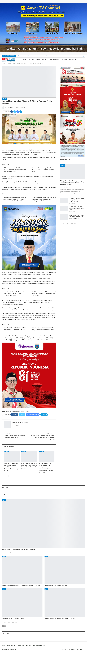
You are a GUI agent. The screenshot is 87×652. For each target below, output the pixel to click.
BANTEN (31, 59)
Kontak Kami (34, 56)
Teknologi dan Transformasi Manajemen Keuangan (18, 549)
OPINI (4, 500)
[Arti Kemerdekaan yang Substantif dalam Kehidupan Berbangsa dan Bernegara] (22, 570)
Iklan (23, 56)
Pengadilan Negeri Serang (18, 411)
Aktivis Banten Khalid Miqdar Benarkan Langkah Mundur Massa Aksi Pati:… (77, 216)
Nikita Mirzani (8, 411)
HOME (24, 59)
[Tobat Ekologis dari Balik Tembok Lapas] (22, 602)
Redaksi (28, 56)
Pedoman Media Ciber (50, 56)
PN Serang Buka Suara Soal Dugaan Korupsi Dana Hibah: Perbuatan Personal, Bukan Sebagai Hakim (14, 169)
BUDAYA (44, 59)
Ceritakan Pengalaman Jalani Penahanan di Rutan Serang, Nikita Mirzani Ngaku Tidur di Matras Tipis (44, 293)
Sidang (27, 411)
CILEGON (41, 451)
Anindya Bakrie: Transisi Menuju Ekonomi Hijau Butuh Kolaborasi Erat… (77, 208)
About (19, 56)
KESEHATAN (72, 59)
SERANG (5, 98)
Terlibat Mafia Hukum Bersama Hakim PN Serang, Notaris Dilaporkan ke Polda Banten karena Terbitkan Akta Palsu (14, 199)
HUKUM (64, 59)
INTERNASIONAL (55, 59)
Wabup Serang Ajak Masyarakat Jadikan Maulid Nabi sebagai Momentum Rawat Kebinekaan (43, 329)
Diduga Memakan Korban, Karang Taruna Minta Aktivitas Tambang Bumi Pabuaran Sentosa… (72, 183)
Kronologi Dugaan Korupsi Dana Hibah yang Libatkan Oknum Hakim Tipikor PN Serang (43, 169)
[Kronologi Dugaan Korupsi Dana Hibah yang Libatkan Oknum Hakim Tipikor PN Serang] (29, 456)
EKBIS (38, 59)
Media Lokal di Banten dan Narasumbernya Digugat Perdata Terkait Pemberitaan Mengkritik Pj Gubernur (15, 293)
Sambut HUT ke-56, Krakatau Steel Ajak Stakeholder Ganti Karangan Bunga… (76, 200)
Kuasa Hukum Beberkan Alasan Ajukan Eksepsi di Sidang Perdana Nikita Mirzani (43, 437)
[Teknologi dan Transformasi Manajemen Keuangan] (43, 523)
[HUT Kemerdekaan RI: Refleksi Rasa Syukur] (65, 570)
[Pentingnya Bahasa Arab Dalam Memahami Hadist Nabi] (65, 602)
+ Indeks (41, 56)
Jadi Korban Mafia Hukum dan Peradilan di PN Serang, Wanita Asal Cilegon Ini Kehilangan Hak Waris (44, 199)
